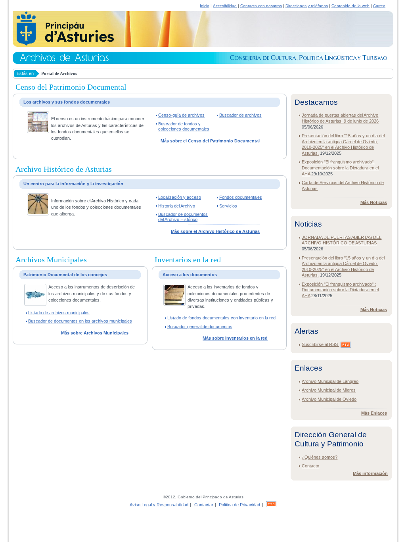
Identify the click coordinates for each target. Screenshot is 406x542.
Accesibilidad (225, 6)
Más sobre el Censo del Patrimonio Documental (210, 140)
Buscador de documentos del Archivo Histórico (183, 217)
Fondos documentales (240, 197)
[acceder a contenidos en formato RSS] (271, 504)
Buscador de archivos (240, 115)
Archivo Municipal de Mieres (329, 390)
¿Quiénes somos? (319, 457)
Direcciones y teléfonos (306, 6)
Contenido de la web (350, 6)
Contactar (203, 504)
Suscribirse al (320, 344)
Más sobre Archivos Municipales (94, 333)
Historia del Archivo (176, 206)
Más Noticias (373, 202)
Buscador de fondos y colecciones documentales (183, 126)
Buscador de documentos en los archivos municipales (80, 321)
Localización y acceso (179, 197)
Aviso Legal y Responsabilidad (159, 504)
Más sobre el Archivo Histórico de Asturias (215, 231)
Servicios (228, 206)
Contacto (310, 465)
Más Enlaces (374, 413)
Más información (370, 473)
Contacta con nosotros (261, 6)
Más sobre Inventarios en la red (235, 338)
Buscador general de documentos (199, 326)
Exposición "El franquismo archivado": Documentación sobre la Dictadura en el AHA (340, 168)
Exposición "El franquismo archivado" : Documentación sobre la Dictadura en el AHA (340, 290)
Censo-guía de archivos (181, 115)
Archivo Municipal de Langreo (330, 381)
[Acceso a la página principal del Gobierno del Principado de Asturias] (63, 44)
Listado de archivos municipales (59, 312)
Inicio (204, 6)
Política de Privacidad (239, 504)
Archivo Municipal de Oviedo (329, 399)
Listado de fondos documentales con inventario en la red (221, 317)
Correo (379, 6)
